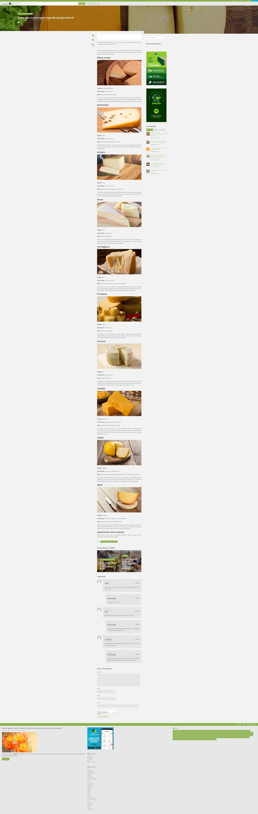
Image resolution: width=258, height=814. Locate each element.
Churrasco (212, 735)
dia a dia (175, 739)
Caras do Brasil (90, 770)
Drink (242, 730)
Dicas (88, 801)
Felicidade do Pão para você (92, 773)
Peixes (216, 733)
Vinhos (88, 806)
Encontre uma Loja (90, 757)
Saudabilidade (90, 804)
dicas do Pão (235, 730)
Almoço (182, 730)
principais (100, 537)
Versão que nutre (90, 771)
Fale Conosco (90, 758)
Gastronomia (89, 787)
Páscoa (199, 733)
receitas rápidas (212, 730)
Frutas (228, 735)
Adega (195, 730)
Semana (150, 129)
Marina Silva (7, 730)
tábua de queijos (106, 541)
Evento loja (89, 788)
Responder (137, 624)
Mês (156, 129)
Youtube (98, 3)
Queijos (115, 541)
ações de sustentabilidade (196, 737)
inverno (227, 737)
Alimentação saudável (224, 730)
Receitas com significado (92, 778)
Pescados (89, 774)
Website (99, 702)
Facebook (89, 3)
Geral (162, 129)
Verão (175, 735)
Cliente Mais (89, 759)
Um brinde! (89, 795)
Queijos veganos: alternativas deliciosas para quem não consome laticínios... (130, 563)
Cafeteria (89, 775)
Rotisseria (89, 789)
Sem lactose (234, 737)
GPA (88, 760)
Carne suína (183, 739)
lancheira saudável (201, 739)
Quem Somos (90, 756)
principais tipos (132, 52)
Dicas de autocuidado (91, 779)
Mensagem (99, 672)
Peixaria (88, 793)
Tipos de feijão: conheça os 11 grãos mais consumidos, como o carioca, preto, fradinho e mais (158, 156)
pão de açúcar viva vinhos (185, 735)
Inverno (88, 790)
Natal (205, 735)
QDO (88, 781)
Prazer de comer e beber (25, 13)
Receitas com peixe (197, 735)
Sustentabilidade (90, 802)
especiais (230, 733)
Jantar (189, 730)
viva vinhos (207, 737)
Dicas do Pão (89, 776)
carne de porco (212, 739)
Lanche (205, 733)
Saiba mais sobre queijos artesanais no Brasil (107, 565)
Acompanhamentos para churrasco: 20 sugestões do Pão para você (158, 134)
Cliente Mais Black (90, 783)
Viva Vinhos (89, 808)
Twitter (95, 3)
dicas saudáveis (191, 733)
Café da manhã (220, 735)
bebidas (237, 733)
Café (88, 769)
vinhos (247, 730)
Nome (98, 688)
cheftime (238, 735)
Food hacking (89, 797)
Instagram (92, 3)
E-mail (98, 695)
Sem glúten (182, 733)
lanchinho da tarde (247, 735)
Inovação (89, 803)
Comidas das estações (91, 798)
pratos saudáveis (184, 737)
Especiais (89, 807)
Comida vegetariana (244, 737)
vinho (221, 737)
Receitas (176, 730)
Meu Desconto (90, 810)
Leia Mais (5, 759)
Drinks (88, 794)
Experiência (89, 785)
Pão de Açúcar (7, 3)
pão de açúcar (203, 730)
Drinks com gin (192, 739)
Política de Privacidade (91, 762)
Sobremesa (223, 733)
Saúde (175, 733)
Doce (210, 733)
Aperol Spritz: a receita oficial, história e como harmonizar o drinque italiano (32, 728)
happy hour (215, 737)
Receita (88, 780)
